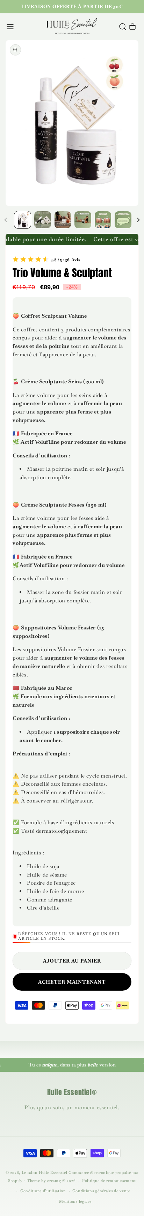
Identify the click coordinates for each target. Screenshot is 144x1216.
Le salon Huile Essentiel (44, 1172)
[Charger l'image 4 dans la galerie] (82, 219)
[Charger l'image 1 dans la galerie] (22, 219)
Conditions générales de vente (101, 1190)
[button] (10, 27)
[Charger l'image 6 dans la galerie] (123, 219)
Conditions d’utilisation (43, 1190)
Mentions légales (75, 1201)
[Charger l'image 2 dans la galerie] (42, 219)
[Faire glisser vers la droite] (138, 220)
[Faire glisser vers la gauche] (6, 220)
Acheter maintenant (72, 982)
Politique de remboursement (109, 1180)
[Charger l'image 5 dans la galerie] (103, 219)
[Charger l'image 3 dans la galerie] (63, 219)
